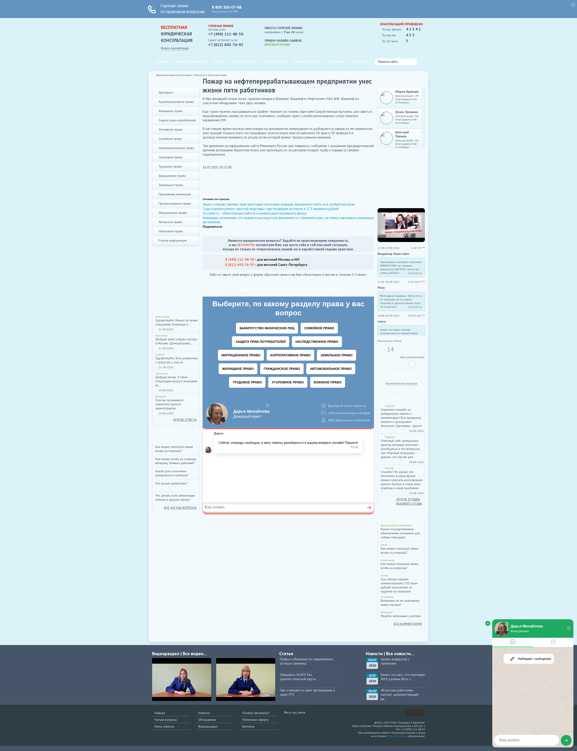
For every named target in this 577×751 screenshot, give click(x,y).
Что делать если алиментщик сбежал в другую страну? (175, 497)
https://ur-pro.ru (397, 736)
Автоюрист (166, 92)
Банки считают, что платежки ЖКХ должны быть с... (403, 677)
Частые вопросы (273, 62)
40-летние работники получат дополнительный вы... (399, 694)
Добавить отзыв (409, 504)
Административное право (176, 102)
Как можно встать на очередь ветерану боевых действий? (175, 461)
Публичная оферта (255, 720)
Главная (161, 62)
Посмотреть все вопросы (401, 383)
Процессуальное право (175, 203)
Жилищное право (171, 111)
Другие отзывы (408, 499)
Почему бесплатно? (256, 713)
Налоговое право (171, 231)
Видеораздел (208, 726)
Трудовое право (170, 166)
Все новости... (400, 654)
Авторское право (170, 222)
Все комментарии (408, 624)
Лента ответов (243, 62)
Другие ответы (185, 420)
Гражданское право (172, 176)
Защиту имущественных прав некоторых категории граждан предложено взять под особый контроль (279, 204)
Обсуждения (336, 62)
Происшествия (217, 75)
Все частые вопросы (180, 508)
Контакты (359, 62)
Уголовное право (171, 129)
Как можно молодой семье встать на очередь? (174, 449)
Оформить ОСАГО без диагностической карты (298, 677)
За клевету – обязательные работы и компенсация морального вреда (254, 213)
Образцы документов (190, 62)
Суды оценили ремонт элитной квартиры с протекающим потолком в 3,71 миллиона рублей (271, 209)
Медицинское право (173, 213)
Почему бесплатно (307, 62)
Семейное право (170, 139)
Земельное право (171, 185)
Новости (219, 62)
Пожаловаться (415, 272)
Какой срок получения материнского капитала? (172, 473)
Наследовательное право (176, 148)
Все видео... (195, 654)
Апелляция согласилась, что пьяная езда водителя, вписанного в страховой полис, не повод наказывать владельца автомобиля (288, 220)
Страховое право (171, 157)
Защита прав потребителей (177, 120)
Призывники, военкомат (175, 194)
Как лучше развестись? (171, 483)
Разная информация (173, 240)
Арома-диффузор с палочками (395, 661)
